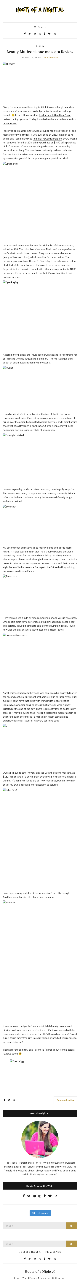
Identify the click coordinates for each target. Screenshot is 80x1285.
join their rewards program (47, 138)
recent (27, 111)
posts (35, 111)
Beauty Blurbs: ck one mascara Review (40, 51)
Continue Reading (65, 1100)
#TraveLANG (53, 1252)
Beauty (40, 46)
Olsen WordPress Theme (30, 1278)
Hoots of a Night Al (40, 1271)
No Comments (52, 57)
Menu (42, 27)
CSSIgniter (59, 1278)
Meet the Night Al (30, 1252)
